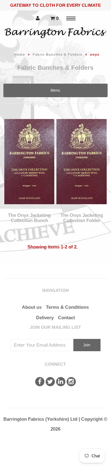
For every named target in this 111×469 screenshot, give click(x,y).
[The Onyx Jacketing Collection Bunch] (29, 208)
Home (19, 54)
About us (32, 307)
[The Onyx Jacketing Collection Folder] (81, 208)
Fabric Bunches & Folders (57, 54)
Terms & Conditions (67, 307)
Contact (66, 317)
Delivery (45, 317)
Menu (55, 90)
